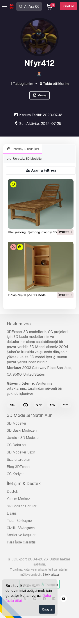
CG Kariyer (15, 474)
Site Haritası (51, 575)
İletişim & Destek (24, 483)
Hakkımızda (19, 324)
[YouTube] (63, 599)
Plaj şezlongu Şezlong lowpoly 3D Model (37, 232)
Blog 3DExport (18, 466)
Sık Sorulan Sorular (22, 506)
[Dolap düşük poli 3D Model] (41, 266)
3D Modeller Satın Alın (29, 415)
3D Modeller (17, 423)
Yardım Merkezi (19, 498)
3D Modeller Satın (21, 452)
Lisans (12, 513)
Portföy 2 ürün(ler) (25, 149)
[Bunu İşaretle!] (67, 222)
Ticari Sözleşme (19, 520)
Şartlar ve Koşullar (21, 535)
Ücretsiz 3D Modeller (27, 159)
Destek (12, 491)
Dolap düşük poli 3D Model (27, 295)
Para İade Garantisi (21, 542)
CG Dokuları (16, 445)
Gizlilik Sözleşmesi (21, 528)
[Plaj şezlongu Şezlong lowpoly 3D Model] (41, 204)
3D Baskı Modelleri (22, 430)
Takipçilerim (21, 83)
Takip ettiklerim (54, 83)
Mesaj (42, 95)
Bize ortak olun (18, 459)
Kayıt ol (68, 6)
